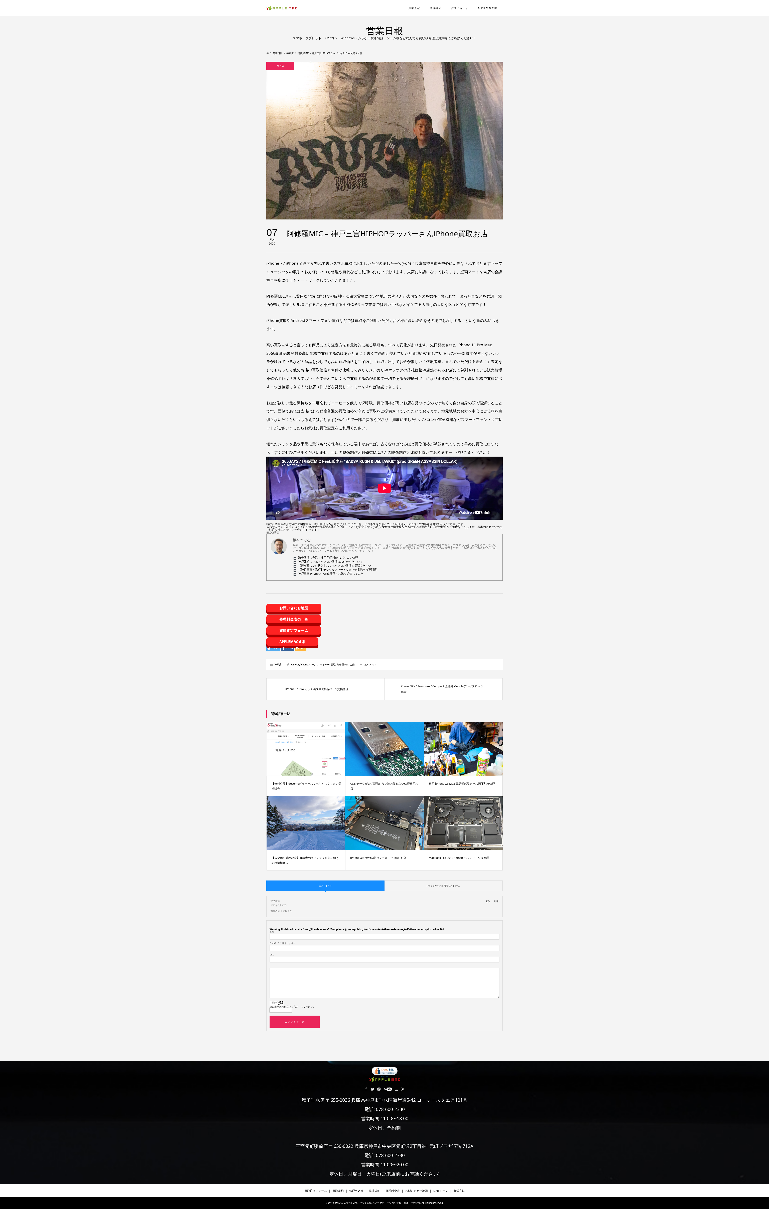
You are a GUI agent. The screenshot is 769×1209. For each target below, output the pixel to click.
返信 (488, 901)
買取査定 (414, 8)
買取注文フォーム (315, 1191)
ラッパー (325, 664)
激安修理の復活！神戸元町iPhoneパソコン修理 (328, 557)
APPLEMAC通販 (488, 8)
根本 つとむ (302, 540)
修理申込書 (356, 1191)
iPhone (304, 664)
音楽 (352, 664)
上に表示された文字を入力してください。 (292, 1006)
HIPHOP (295, 664)
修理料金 (435, 8)
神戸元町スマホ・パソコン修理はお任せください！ (330, 561)
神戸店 (280, 66)
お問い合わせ (459, 8)
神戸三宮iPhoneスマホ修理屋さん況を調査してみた (330, 573)
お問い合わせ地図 (293, 608)
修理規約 (374, 1191)
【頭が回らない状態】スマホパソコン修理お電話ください (334, 565)
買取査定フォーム (293, 630)
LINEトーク (440, 1191)
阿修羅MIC (343, 664)
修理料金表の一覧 (293, 619)
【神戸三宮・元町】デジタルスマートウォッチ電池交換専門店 (337, 569)
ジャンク (314, 664)
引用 (496, 901)
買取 (333, 664)
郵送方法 (459, 1191)
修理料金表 (393, 1191)
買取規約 (338, 1191)
